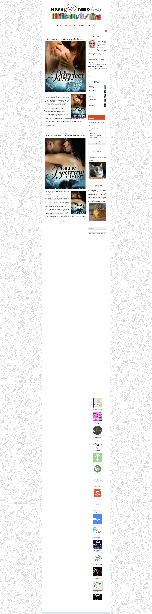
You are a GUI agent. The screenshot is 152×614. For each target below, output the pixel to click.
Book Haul (88, 25)
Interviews (81, 25)
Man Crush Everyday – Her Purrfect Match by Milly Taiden (65, 39)
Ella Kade (91, 96)
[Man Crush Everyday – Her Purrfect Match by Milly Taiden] (65, 66)
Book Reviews (68, 25)
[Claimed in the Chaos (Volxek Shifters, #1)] (105, 91)
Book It (61, 25)
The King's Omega (92, 99)
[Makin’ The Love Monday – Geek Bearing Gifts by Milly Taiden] (65, 163)
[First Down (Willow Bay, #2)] (105, 96)
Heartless (91, 86)
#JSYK (94, 25)
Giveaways (75, 25)
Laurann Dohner (92, 105)
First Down (91, 95)
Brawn (90, 103)
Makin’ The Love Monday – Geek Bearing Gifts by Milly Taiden (65, 136)
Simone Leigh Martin (93, 87)
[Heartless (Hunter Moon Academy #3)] (105, 87)
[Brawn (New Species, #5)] (105, 105)
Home (57, 25)
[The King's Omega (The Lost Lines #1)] (105, 100)
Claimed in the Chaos (93, 90)
